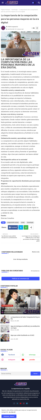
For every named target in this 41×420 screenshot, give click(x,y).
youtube (32, 360)
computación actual (12, 222)
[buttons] (14, 403)
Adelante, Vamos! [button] (8, 416)
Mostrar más (36, 252)
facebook (11, 355)
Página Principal (5, 9)
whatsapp (32, 355)
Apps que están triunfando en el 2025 (22, 335)
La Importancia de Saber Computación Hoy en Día (25, 318)
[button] (34, 3)
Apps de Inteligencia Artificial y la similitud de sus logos (25, 327)
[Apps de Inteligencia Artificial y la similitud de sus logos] (4, 329)
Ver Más (11, 412)
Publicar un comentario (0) (20, 278)
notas (22, 222)
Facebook (14, 227)
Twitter (20, 227)
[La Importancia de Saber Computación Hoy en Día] (4, 319)
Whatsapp (26, 227)
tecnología (15, 9)
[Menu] (2, 3)
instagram (11, 360)
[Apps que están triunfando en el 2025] (4, 338)
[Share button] (31, 227)
